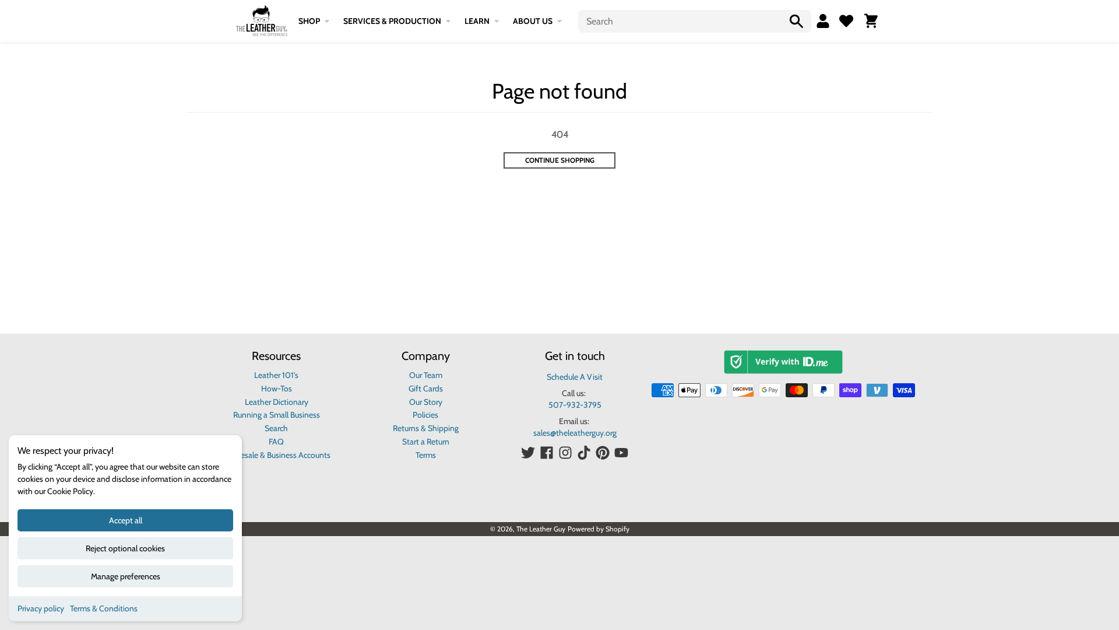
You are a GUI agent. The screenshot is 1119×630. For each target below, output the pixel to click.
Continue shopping (559, 160)
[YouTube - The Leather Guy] (621, 453)
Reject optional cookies (125, 548)
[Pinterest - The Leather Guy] (603, 453)
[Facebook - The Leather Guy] (547, 453)
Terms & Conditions (104, 608)
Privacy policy (40, 608)
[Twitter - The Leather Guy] (528, 453)
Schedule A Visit (575, 377)
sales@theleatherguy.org (575, 433)
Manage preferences (125, 576)
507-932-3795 (574, 405)
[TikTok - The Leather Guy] (584, 453)
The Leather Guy (540, 528)
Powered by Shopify (598, 528)
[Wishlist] (846, 21)
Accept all (125, 520)
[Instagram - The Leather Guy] (565, 453)
